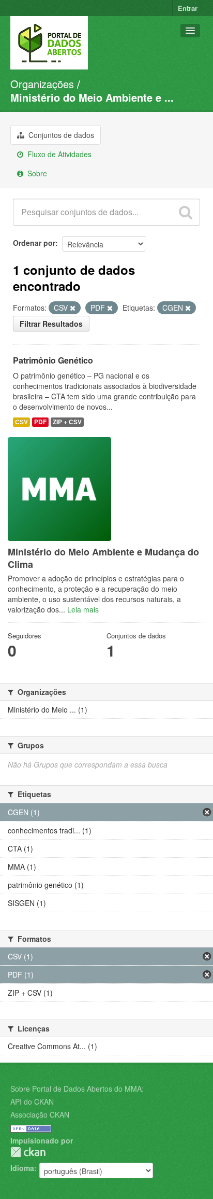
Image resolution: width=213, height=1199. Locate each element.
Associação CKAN (39, 1114)
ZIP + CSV (67, 421)
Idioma (22, 1168)
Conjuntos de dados (60, 135)
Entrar (187, 8)
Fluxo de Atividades (58, 154)
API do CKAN (32, 1101)
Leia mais (83, 609)
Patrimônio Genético (53, 360)
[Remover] (72, 308)
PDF (40, 421)
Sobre (36, 173)
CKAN (27, 1152)
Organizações (42, 83)
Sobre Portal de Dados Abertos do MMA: (77, 1088)
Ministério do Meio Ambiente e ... (92, 97)
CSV (21, 421)
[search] (185, 212)
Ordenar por (34, 243)
